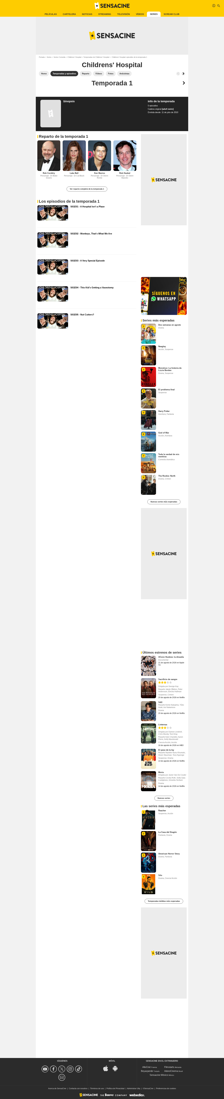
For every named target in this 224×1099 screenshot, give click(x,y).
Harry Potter (164, 411)
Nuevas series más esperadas (164, 502)
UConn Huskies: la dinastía (171, 657)
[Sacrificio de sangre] (148, 688)
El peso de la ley (166, 750)
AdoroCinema (171, 1071)
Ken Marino (99, 173)
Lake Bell (74, 173)
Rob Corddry (49, 173)
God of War (163, 433)
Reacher (162, 810)
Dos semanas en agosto (169, 325)
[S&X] (148, 711)
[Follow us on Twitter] (62, 1069)
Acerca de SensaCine (57, 1088)
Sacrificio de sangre (167, 679)
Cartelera (69, 14)
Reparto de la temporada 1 (63, 136)
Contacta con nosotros (78, 1088)
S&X (160, 702)
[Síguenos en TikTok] (79, 1069)
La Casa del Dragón (167, 832)
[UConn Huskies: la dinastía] (148, 666)
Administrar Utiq (133, 1088)
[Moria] (148, 781)
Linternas (162, 724)
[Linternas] (148, 733)
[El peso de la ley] (148, 759)
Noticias (87, 14)
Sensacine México (159, 1075)
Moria (161, 772)
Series (154, 14)
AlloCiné (146, 1067)
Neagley (162, 346)
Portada (42, 57)
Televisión (123, 14)
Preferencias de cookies (166, 1088)
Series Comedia (59, 57)
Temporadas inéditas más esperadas (164, 901)
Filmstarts (169, 1067)
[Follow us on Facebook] (54, 1069)
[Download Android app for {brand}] (116, 1068)
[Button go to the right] (183, 74)
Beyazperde (147, 1071)
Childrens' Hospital (74, 57)
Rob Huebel (124, 173)
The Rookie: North (166, 476)
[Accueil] (112, 6)
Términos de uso (97, 1088)
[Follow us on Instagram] (71, 1069)
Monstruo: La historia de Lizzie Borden (169, 369)
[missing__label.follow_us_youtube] (45, 1069)
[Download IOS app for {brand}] (107, 1068)
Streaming (104, 14)
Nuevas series (164, 798)
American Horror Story (169, 854)
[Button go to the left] (178, 74)
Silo (160, 875)
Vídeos (140, 14)
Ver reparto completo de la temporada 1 (87, 189)
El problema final (166, 389)
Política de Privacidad (115, 1088)
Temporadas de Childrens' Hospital (96, 57)
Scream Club (171, 14)
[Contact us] (62, 1077)
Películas (51, 14)
